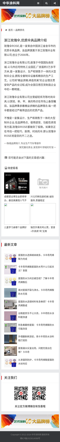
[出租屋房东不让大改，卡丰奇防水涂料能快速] (10, 316)
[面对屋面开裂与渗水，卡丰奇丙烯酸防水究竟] (10, 293)
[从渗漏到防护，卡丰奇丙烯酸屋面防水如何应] (10, 362)
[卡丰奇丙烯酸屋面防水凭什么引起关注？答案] (10, 269)
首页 (10, 30)
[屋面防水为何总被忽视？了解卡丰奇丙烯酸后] (10, 281)
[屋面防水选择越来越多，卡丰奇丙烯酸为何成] (10, 258)
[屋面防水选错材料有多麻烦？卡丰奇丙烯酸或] (10, 304)
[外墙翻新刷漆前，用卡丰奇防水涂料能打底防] (10, 339)
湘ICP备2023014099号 (30, 438)
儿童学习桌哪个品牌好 (15, 227)
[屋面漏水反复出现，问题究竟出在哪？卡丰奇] (10, 351)
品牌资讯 (19, 30)
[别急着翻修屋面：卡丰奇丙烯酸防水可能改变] (10, 327)
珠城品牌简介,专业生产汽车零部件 (22, 143)
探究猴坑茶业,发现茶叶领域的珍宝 (37, 147)
